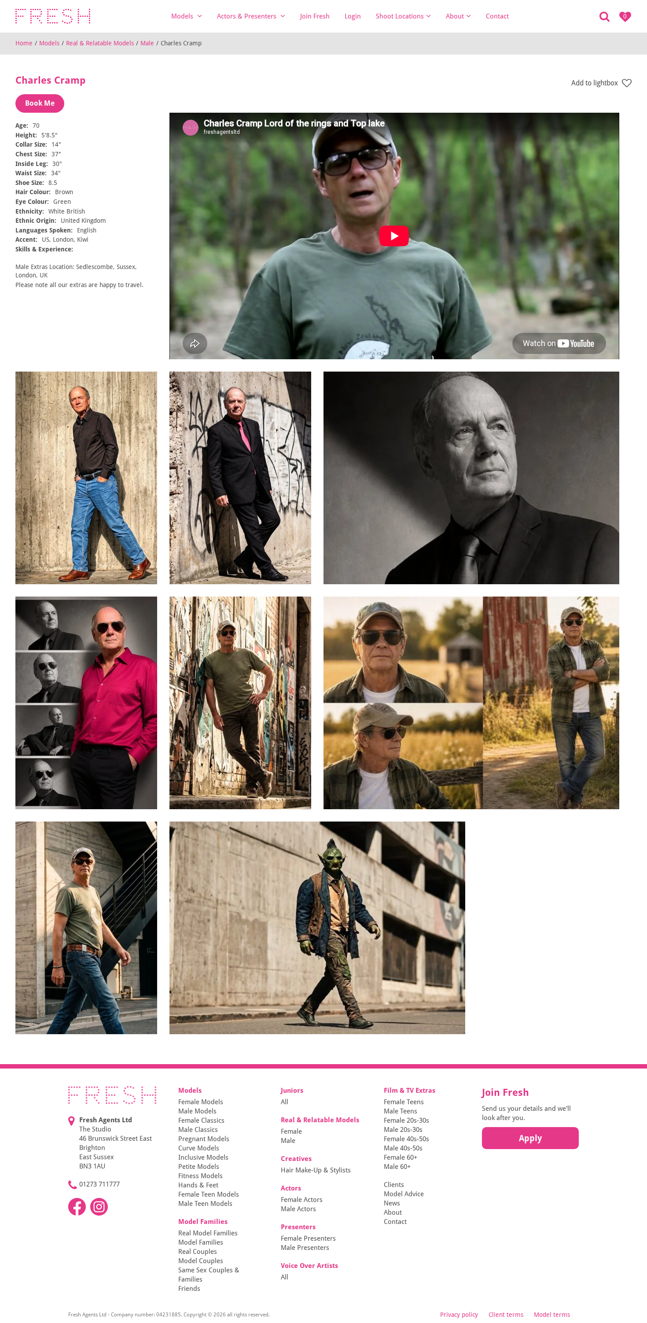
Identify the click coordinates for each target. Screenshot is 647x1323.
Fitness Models (200, 1176)
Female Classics (201, 1120)
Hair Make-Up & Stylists (316, 1170)
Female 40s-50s (406, 1139)
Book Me (40, 103)
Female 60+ (400, 1157)
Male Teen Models (205, 1204)
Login (353, 16)
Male (147, 43)
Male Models (197, 1111)
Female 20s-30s (406, 1120)
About (455, 16)
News (392, 1203)
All (284, 1102)
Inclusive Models (203, 1157)
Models (183, 16)
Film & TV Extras (409, 1091)
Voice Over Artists (309, 1266)
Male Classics (198, 1130)
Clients (394, 1185)
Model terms (552, 1314)
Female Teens (404, 1102)
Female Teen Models (208, 1194)
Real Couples (197, 1252)
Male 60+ (397, 1167)
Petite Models (198, 1167)
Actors (291, 1188)
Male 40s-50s (403, 1148)
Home (24, 43)
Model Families (203, 1222)
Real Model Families (208, 1233)
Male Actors (298, 1209)
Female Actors (302, 1200)
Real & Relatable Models (100, 43)
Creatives (296, 1159)
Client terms (506, 1314)
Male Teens (400, 1111)
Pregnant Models (203, 1139)
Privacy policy (459, 1314)
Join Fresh (315, 16)
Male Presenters (305, 1248)
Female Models (200, 1102)
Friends (189, 1289)
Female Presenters (308, 1238)
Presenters (298, 1227)
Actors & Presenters (247, 16)
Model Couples (200, 1261)
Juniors (292, 1091)
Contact (497, 16)
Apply (530, 1138)
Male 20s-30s (403, 1130)
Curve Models (198, 1148)
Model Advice (404, 1194)
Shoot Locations (400, 16)
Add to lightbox (595, 83)
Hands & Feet (198, 1185)
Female (291, 1131)
